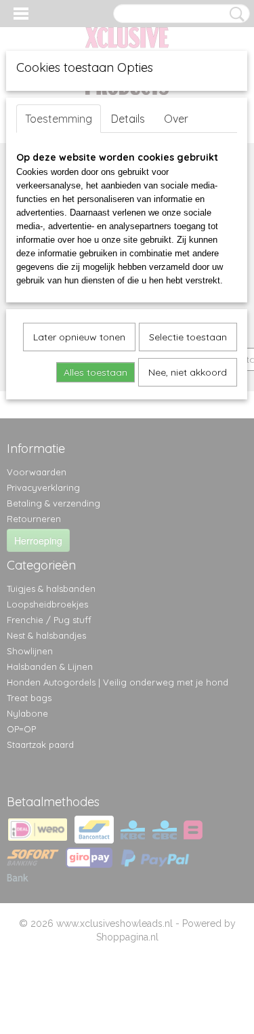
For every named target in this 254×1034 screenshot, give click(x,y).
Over (176, 118)
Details (128, 118)
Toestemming (58, 118)
